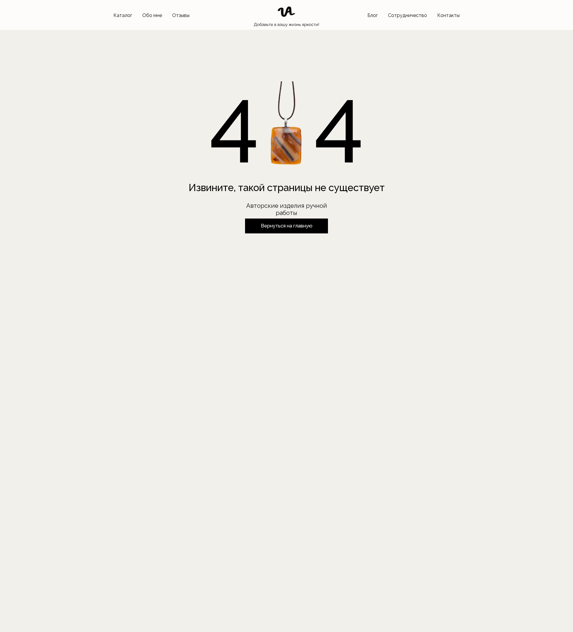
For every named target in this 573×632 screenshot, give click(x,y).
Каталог (122, 15)
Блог (372, 15)
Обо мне (152, 15)
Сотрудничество (407, 15)
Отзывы (181, 15)
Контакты (448, 15)
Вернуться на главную (286, 226)
